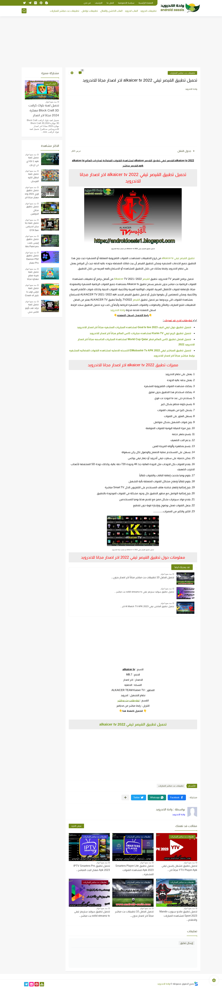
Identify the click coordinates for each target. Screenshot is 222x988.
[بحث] (24, 10)
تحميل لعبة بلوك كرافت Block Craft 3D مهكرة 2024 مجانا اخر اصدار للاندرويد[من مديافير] (43, 111)
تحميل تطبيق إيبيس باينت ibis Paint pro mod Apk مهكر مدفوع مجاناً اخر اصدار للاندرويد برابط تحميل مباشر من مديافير (32, 243)
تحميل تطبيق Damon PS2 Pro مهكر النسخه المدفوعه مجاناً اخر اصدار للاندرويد (32, 259)
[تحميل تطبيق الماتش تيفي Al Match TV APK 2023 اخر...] (185, 608)
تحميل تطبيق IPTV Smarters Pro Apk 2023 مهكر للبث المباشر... (91, 867)
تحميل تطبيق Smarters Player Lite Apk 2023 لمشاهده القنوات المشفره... (134, 869)
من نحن (87, 3)
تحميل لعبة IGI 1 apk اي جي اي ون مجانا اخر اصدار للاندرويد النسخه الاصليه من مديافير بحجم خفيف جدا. (32, 161)
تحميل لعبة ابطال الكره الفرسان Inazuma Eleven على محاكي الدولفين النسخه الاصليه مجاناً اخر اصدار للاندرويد (32, 178)
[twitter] (24, 3)
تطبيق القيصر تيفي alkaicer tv (178, 258)
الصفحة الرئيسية (145, 3)
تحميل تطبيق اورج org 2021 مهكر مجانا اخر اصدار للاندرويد (32, 194)
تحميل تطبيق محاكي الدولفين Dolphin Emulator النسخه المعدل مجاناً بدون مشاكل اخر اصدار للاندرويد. (32, 210)
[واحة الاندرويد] (180, 8)
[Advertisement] (111, 42)
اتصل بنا (110, 3)
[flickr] (35, 3)
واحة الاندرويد (117, 310)
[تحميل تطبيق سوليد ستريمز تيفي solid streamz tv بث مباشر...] (185, 593)
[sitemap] (42, 984)
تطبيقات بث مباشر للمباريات (64, 10)
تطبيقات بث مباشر (128, 700)
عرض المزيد (76, 826)
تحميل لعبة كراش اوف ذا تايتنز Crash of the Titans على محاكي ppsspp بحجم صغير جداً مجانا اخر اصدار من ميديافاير (32, 292)
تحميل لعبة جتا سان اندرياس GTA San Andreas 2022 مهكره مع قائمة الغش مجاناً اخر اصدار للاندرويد (32, 227)
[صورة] (50, 159)
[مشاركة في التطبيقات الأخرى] (125, 797)
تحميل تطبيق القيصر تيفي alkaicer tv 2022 (133, 724)
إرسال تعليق (186, 943)
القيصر (136, 299)
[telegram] (30, 3)
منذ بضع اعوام (166, 574)
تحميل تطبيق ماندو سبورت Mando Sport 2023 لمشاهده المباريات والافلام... (178, 915)
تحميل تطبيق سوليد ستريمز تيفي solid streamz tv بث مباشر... (144, 591)
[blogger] (46, 3)
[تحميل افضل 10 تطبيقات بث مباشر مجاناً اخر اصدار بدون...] (185, 578)
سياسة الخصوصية (126, 3)
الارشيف (98, 3)
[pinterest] (41, 3)
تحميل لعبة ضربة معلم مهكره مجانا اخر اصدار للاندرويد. (33, 276)
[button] (177, 797)
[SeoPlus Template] (196, 984)
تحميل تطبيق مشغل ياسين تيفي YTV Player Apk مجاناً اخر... (179, 867)
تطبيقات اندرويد (148, 10)
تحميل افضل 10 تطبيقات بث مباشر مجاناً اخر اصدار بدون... (142, 577)
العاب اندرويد (131, 10)
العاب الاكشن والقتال (111, 10)
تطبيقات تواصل (90, 10)
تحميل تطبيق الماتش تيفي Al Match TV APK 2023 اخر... (147, 606)
